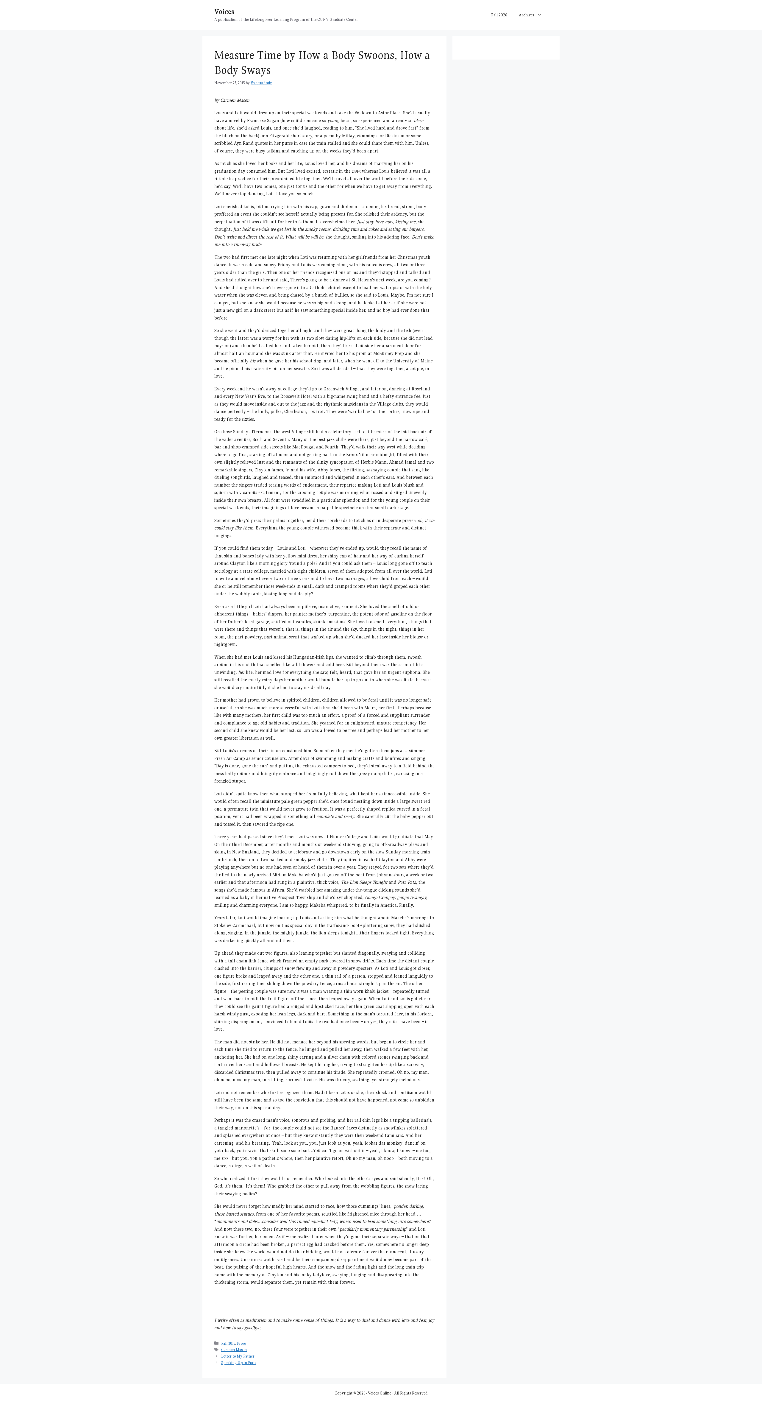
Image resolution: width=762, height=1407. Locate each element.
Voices (224, 11)
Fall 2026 (499, 15)
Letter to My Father (237, 1356)
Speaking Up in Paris (238, 1362)
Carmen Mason (234, 1349)
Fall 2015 (228, 1343)
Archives (526, 15)
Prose (241, 1343)
